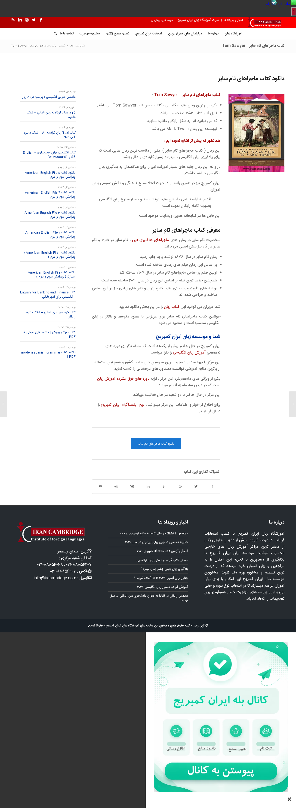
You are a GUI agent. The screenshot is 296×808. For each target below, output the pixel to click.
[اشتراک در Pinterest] (164, 487)
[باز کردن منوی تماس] (293, 11)
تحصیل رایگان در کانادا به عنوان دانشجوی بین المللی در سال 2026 (149, 598)
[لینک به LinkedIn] (19, 20)
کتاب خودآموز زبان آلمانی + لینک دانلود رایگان (50, 315)
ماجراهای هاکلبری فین (150, 240)
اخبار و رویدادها (233, 20)
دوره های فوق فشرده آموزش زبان (123, 378)
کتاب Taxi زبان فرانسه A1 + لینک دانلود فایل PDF (50, 135)
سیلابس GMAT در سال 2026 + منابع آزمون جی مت (154, 533)
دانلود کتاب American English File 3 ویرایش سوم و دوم (50, 215)
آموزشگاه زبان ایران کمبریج (122, 625)
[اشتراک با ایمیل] (100, 487)
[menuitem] (286, 4)
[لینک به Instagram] (26, 20)
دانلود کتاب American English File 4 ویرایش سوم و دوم (50, 195)
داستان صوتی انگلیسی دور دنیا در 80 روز (49, 97)
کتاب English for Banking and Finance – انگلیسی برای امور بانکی (48, 294)
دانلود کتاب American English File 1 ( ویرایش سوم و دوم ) (49, 255)
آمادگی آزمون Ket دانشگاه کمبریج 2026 (162, 551)
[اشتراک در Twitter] (196, 487)
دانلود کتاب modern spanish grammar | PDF (48, 355)
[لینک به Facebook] (40, 20)
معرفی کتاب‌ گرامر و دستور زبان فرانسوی (162, 560)
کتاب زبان (171, 307)
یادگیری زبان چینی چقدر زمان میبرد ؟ (164, 569)
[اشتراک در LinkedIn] (148, 487)
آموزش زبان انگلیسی (189, 352)
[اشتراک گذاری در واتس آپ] (180, 487)
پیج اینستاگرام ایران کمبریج (122, 405)
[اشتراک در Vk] (132, 487)
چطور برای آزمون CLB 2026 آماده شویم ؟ (161, 578)
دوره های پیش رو (162, 20)
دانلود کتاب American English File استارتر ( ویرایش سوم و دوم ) (51, 275)
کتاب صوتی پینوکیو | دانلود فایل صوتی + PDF (49, 334)
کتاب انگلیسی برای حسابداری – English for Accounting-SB (49, 155)
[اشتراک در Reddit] (116, 487)
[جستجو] (54, 34)
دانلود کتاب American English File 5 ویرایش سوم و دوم (50, 175)
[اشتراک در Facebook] (212, 487)
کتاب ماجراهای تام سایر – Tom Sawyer (253, 46)
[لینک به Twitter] (33, 20)
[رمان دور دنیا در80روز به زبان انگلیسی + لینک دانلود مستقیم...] (292, 404)
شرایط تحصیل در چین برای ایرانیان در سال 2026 (156, 542)
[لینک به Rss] (12, 20)
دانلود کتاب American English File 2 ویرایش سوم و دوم (50, 235)
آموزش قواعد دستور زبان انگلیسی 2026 (162, 587)
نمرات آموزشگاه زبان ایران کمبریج (198, 20)
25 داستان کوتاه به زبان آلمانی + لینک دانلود (51, 115)
